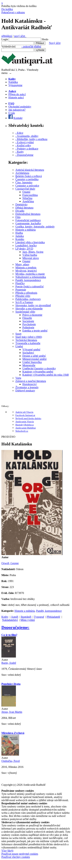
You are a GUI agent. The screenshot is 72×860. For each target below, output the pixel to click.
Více (4, 850)
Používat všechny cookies (15, 856)
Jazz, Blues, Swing (32, 251)
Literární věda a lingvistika (30, 242)
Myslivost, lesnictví (26, 270)
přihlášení (6, 36)
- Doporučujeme (24, 154)
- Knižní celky (23, 145)
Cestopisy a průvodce (27, 185)
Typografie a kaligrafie (27, 343)
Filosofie (27, 318)
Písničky (20, 283)
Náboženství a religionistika (30, 277)
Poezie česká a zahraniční (29, 286)
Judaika (19, 236)
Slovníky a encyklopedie (29, 308)
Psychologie (29, 324)
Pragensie (20, 289)
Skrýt (10, 850)
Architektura (22, 172)
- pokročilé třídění (31, 46)
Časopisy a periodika (26, 179)
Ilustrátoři (26, 616)
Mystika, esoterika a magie (30, 273)
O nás (11, 112)
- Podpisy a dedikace (26, 148)
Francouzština (30, 195)
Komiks (19, 239)
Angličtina (28, 201)
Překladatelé (53, 616)
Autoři (14, 616)
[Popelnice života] (8, 705)
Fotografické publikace (28, 220)
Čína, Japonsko (23, 182)
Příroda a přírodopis (26, 292)
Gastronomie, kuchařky (28, 223)
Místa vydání (27, 619)
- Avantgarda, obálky (26, 136)
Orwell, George (10, 563)
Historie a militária (25, 229)
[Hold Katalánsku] (32, 554)
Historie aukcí (16, 97)
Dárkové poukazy (25, 390)
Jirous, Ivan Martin (11, 711)
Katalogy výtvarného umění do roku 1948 (45, 374)
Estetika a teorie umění (34, 330)
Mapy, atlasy (22, 264)
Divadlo (19, 210)
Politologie (28, 327)
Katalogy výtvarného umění (37, 371)
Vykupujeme (15, 85)
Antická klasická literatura (29, 169)
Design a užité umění (34, 355)
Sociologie (28, 321)
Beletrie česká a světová (28, 176)
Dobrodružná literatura (27, 213)
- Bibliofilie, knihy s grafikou (31, 139)
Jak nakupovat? (17, 109)
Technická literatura (26, 340)
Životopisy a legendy (27, 387)
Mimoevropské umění (34, 358)
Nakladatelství (10, 619)
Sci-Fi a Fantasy (24, 302)
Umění (19, 346)
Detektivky (21, 204)
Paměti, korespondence (28, 280)
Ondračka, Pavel (10, 760)
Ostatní (26, 191)
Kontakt (17, 117)
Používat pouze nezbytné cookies (19, 853)
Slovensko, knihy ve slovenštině (33, 305)
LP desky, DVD (24, 248)
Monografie (28, 365)
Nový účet (54, 43)
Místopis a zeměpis (25, 267)
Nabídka (13, 82)
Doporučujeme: (15, 627)
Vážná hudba (29, 254)
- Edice (19, 132)
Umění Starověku (32, 362)
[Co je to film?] (8, 656)
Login (4, 39)
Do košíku (7, 9)
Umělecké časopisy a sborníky (39, 368)
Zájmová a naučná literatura (30, 381)
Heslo (45, 39)
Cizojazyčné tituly (25, 188)
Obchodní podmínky (19, 106)
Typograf (39, 616)
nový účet (20, 36)
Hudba (19, 232)
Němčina (27, 198)
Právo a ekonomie (32, 314)
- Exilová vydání (24, 142)
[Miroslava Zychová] (10, 754)
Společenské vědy (25, 311)
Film (17, 217)
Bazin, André (8, 662)
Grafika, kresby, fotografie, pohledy (35, 226)
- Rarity (19, 151)
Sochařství (28, 352)
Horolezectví (29, 384)
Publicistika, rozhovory (28, 299)
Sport (18, 333)
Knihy (4, 616)
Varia (18, 377)
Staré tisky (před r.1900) (28, 336)
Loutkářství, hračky (26, 245)
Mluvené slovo (30, 258)
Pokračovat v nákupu (13, 12)
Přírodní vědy (22, 295)
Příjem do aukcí (17, 94)
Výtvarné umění (31, 349)
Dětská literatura (24, 207)
